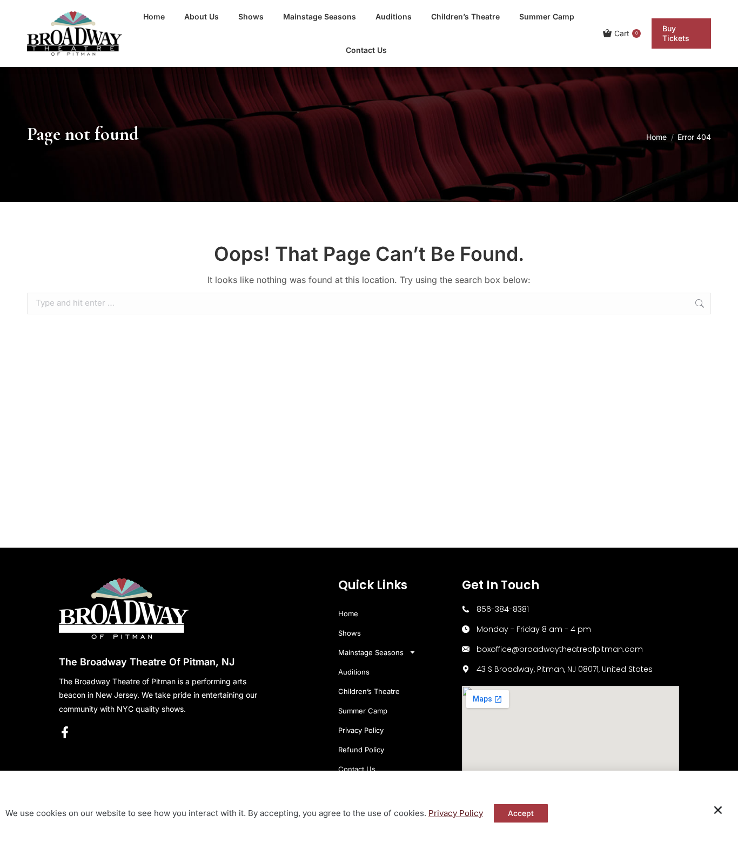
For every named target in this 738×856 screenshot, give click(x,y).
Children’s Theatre (369, 691)
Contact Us (356, 769)
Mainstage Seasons (371, 652)
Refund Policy (361, 749)
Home (348, 613)
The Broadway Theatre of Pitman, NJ (146, 662)
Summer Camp (362, 710)
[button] (718, 810)
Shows (349, 633)
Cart (626, 33)
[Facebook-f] (65, 732)
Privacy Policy (361, 730)
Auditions (354, 672)
